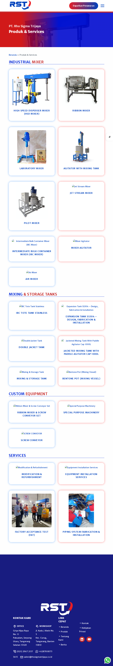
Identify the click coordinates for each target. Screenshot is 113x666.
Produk (64, 631)
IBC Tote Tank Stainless (31, 313)
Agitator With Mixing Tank (81, 168)
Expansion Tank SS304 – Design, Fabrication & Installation (81, 319)
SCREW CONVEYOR (32, 440)
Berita (63, 644)
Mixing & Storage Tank (32, 378)
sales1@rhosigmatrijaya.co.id (37, 657)
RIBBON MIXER (81, 110)
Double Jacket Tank (32, 347)
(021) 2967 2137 (24, 651)
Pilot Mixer (31, 223)
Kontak (85, 623)
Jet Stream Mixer (81, 193)
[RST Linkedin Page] (82, 639)
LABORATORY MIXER (32, 168)
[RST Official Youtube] (89, 639)
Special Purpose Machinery (81, 412)
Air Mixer (31, 279)
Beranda (13, 55)
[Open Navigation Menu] (102, 6)
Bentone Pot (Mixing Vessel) (81, 378)
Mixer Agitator (81, 247)
